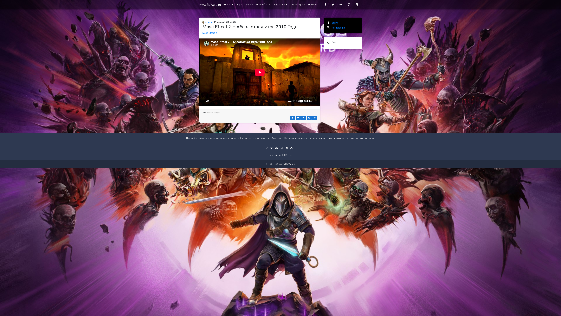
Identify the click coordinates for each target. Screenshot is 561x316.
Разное (210, 112)
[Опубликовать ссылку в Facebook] (292, 118)
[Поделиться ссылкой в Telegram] (309, 118)
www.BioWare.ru (210, 4)
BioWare (312, 4)
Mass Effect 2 (209, 33)
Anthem (249, 4)
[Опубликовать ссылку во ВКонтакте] (303, 118)
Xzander (208, 22)
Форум (239, 4)
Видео (217, 112)
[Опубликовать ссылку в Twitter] (298, 118)
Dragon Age (279, 4)
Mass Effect (262, 4)
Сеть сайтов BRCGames (280, 155)
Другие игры (297, 4)
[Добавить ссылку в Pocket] (314, 118)
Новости (228, 4)
